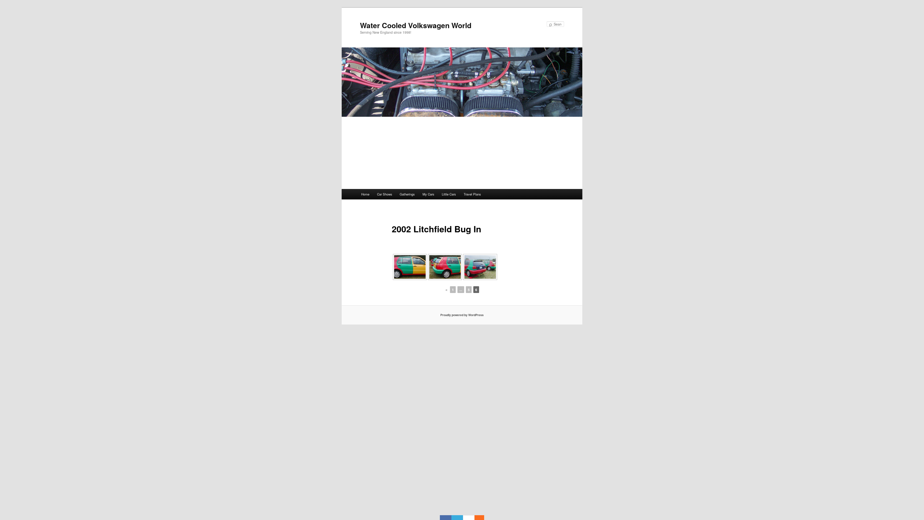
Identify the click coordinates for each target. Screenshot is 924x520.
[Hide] (482, 518)
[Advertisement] (462, 153)
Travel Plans (472, 194)
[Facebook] (445, 517)
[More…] (477, 518)
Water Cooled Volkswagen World (415, 25)
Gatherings (407, 194)
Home (365, 194)
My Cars (428, 194)
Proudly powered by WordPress (462, 315)
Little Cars (449, 194)
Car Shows (384, 194)
